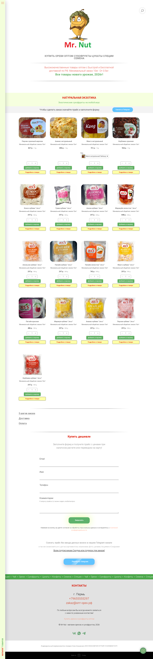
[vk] (74, 633)
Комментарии (46, 498)
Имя (42, 472)
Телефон (44, 485)
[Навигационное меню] (2, 3)
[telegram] (84, 633)
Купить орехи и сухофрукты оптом (79, 619)
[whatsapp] (79, 633)
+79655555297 (79, 598)
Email (42, 459)
